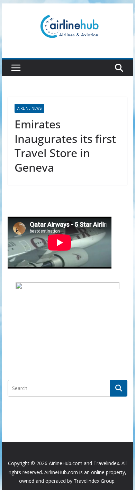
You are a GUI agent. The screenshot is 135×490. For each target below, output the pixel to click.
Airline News (29, 108)
